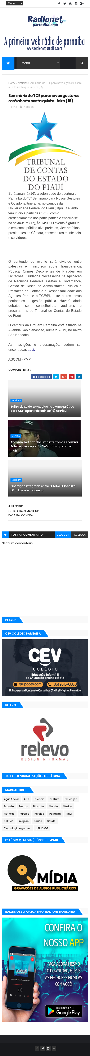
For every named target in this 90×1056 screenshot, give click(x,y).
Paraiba (24, 813)
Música (16, 436)
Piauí (69, 813)
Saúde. (51, 821)
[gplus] (81, 3)
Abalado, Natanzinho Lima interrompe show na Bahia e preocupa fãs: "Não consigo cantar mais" (44, 446)
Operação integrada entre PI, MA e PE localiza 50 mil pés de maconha (43, 488)
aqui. (31, 349)
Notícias (22, 83)
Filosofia (38, 806)
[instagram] (76, 3)
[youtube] (70, 3)
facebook (79, 534)
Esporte (9, 806)
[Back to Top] (54, 1048)
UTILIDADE (42, 828)
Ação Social (11, 799)
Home (12, 83)
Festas (23, 806)
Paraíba (39, 813)
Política (8, 821)
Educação (71, 799)
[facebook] (59, 3)
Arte (26, 799)
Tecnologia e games (17, 828)
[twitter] (64, 3)
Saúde (38, 821)
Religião (24, 821)
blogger (63, 534)
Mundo (53, 806)
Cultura (54, 799)
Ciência (39, 799)
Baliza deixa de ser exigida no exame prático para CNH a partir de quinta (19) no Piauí (42, 408)
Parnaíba (55, 813)
